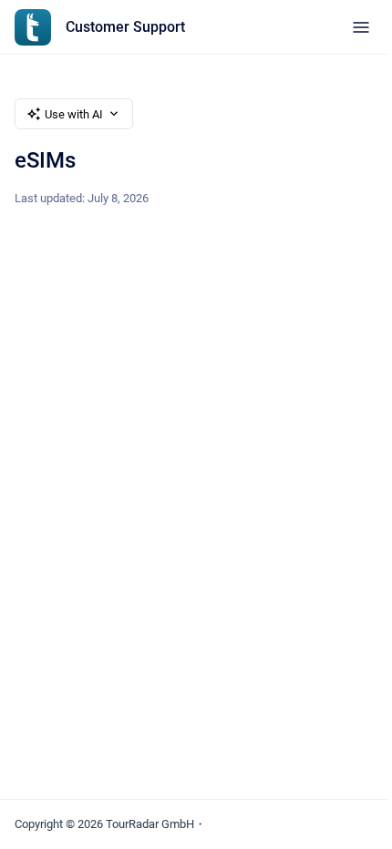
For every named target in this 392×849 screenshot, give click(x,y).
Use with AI (74, 114)
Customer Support (125, 27)
